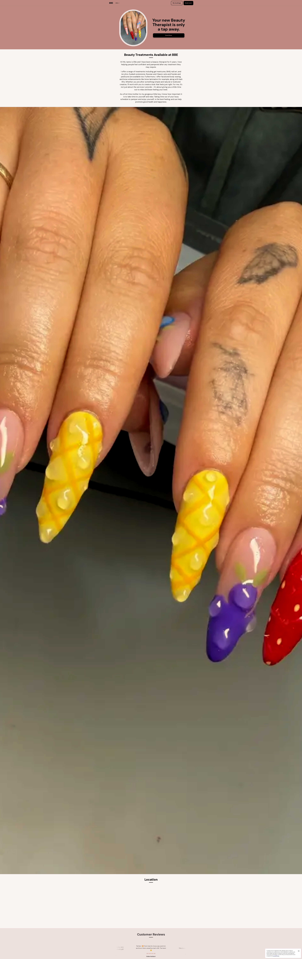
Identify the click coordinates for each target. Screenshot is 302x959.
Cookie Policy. (276, 956)
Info (117, 3)
